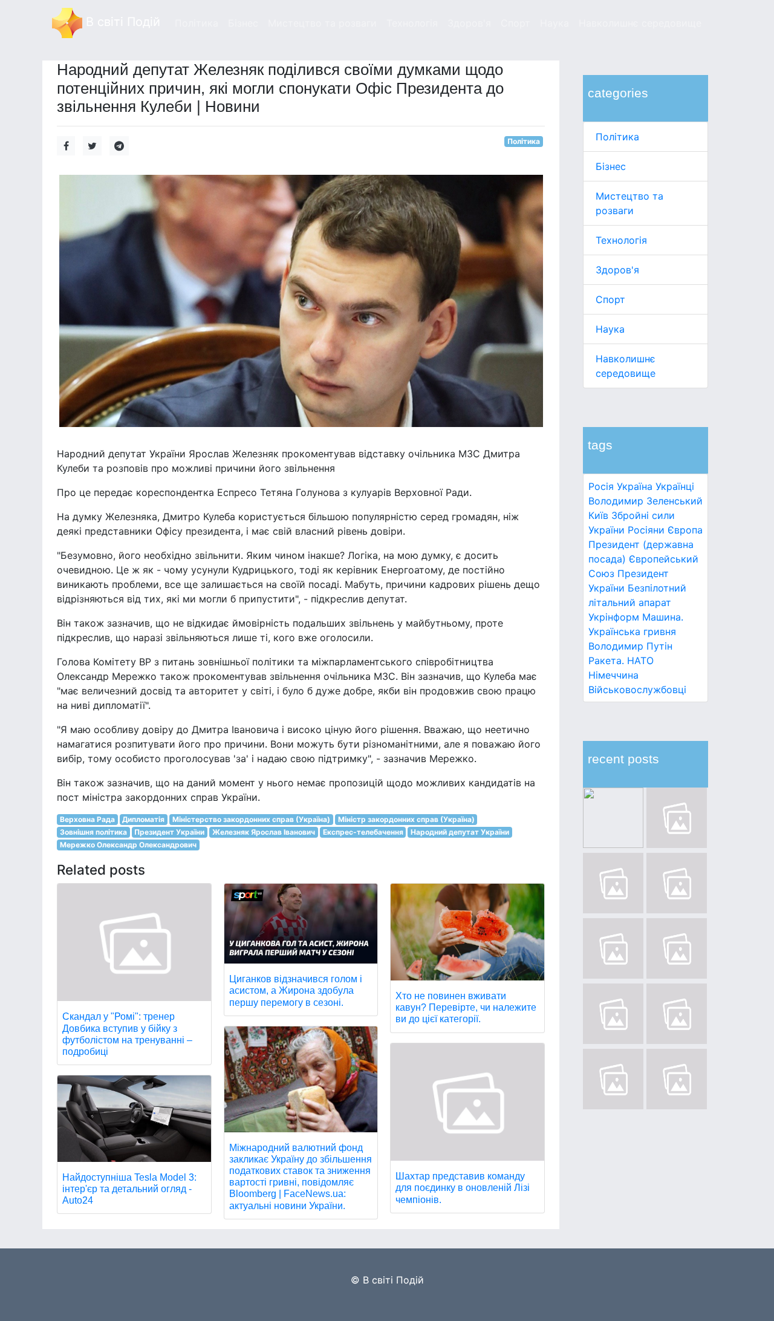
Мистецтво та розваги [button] (322, 23)
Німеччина (613, 675)
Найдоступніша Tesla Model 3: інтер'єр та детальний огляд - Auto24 (129, 1188)
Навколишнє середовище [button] (640, 23)
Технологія (621, 240)
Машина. (662, 617)
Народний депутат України (460, 832)
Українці (674, 486)
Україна (634, 486)
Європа (685, 530)
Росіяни (646, 530)
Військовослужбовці (637, 689)
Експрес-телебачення (363, 832)
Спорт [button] (515, 23)
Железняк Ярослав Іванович (263, 832)
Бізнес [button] (243, 23)
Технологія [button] (412, 23)
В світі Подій (121, 22)
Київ (598, 515)
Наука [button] (554, 23)
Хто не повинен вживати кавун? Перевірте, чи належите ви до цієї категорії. (465, 1007)
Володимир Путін (630, 646)
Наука (610, 329)
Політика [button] (196, 23)
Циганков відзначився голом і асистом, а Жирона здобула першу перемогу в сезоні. (295, 990)
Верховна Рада (87, 819)
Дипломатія (143, 819)
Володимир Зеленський (645, 501)
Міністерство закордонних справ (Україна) (251, 819)
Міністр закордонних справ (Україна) (406, 819)
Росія (601, 486)
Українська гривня (632, 631)
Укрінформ (613, 617)
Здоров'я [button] (469, 23)
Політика (617, 137)
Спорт (610, 299)
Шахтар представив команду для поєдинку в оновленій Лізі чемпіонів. (462, 1187)
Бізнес (611, 166)
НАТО (640, 660)
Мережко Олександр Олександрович (128, 844)
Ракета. (606, 660)
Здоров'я (617, 270)
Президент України (169, 832)
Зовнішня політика (93, 832)
